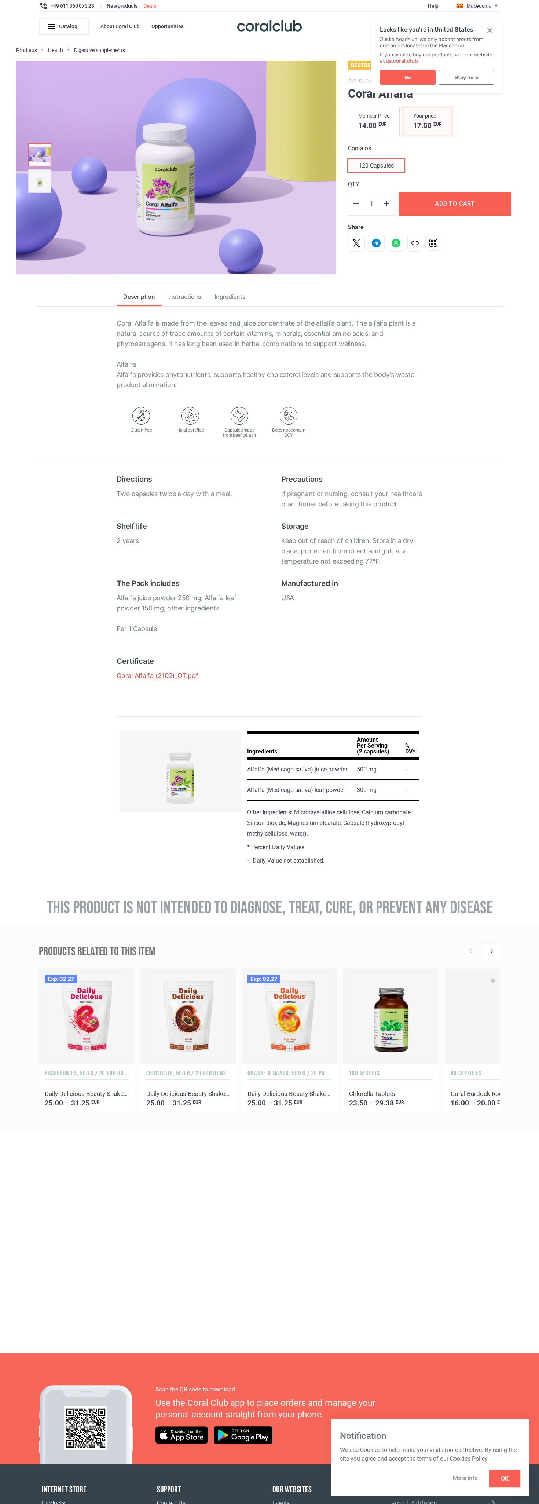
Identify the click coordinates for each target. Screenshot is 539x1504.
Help (433, 6)
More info (465, 1478)
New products (122, 5)
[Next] (491, 951)
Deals (149, 5)
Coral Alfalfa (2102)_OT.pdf (157, 675)
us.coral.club (402, 61)
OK (505, 1478)
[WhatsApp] (396, 243)
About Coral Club (120, 26)
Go (407, 77)
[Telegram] (376, 243)
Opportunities (167, 26)
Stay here (466, 77)
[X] (356, 243)
